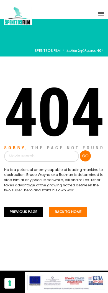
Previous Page (23, 211)
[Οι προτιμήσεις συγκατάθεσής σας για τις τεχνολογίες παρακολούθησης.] (9, 283)
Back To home (68, 211)
